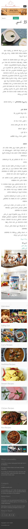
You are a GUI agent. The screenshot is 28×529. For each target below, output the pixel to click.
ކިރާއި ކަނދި (24, 246)
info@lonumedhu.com (6, 487)
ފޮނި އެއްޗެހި (24, 248)
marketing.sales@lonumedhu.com (15, 507)
